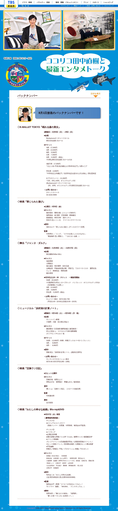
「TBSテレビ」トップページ (11, 2)
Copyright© (31, 508)
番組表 (11, 6)
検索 (27, 6)
